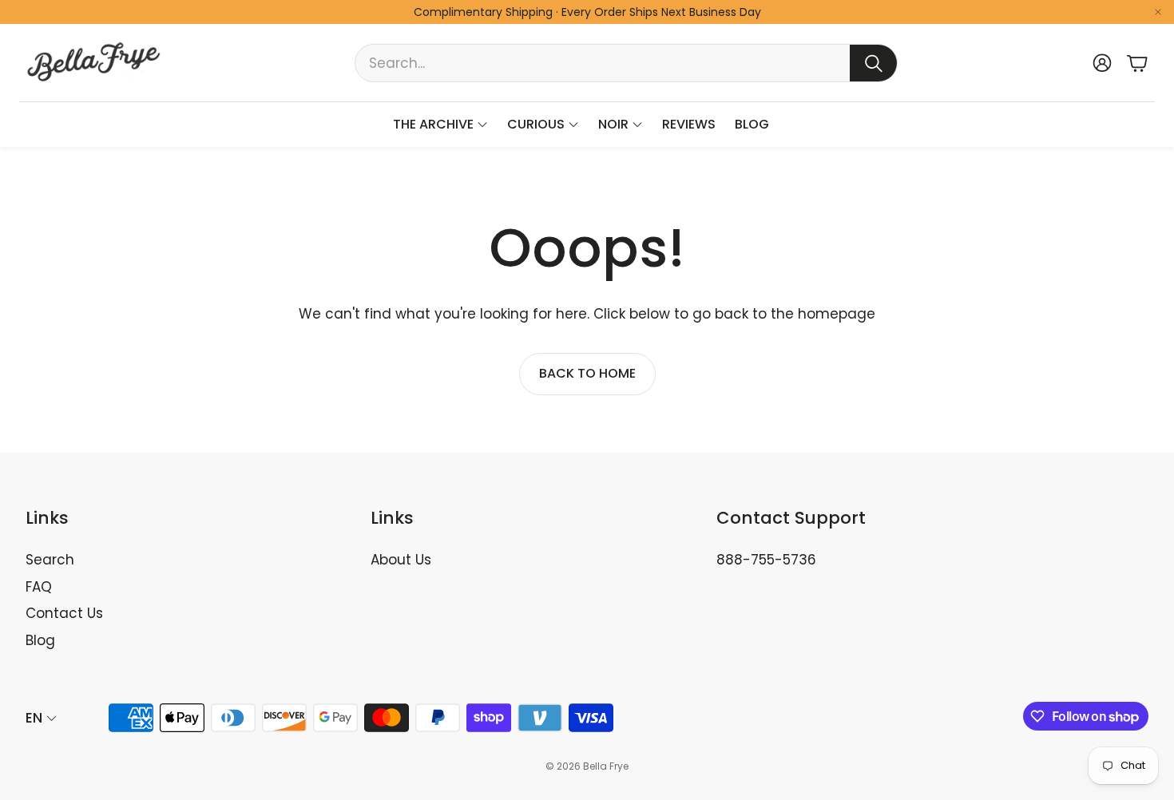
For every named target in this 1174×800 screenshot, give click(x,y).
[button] (626, 63)
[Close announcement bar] (1158, 12)
